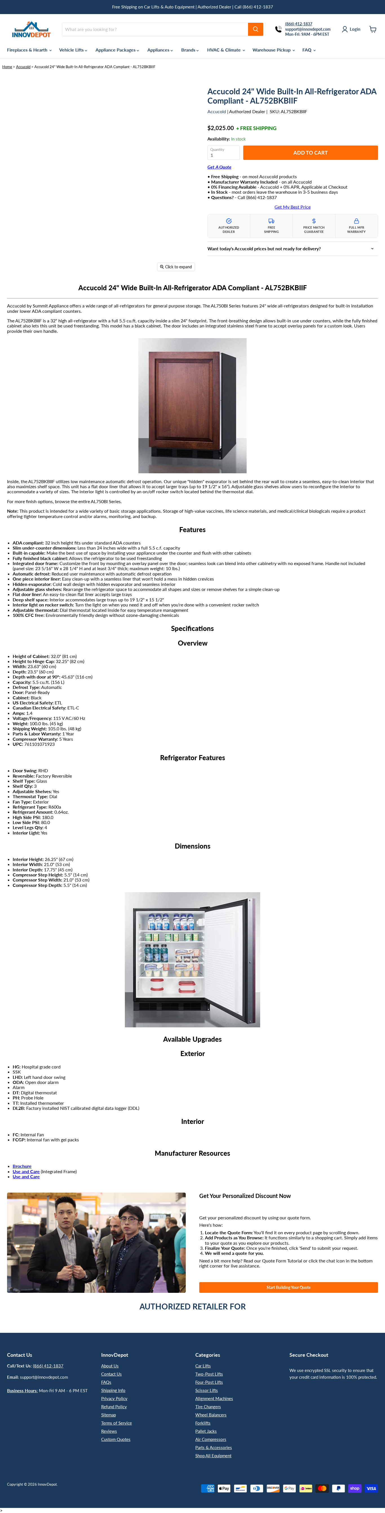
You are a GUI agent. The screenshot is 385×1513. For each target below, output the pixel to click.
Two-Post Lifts (209, 1373)
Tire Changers (208, 1406)
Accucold (23, 66)
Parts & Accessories (213, 1447)
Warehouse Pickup (272, 49)
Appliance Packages (116, 49)
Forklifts (203, 1422)
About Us (110, 1365)
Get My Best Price (293, 206)
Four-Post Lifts (209, 1382)
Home (7, 66)
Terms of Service (116, 1422)
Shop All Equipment (213, 1455)
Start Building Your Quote (289, 1287)
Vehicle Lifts (72, 49)
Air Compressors (210, 1439)
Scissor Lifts (206, 1390)
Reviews (109, 1431)
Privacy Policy (114, 1398)
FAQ (307, 49)
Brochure (22, 1166)
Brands (188, 49)
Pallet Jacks (206, 1431)
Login (355, 29)
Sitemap (108, 1414)
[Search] (255, 29)
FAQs (106, 1382)
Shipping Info (113, 1390)
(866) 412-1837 (48, 1365)
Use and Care (26, 1171)
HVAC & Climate (224, 49)
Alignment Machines (214, 1398)
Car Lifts (203, 1365)
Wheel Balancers (211, 1414)
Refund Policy (114, 1406)
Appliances (159, 49)
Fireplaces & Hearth (27, 49)
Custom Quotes (115, 1439)
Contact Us (111, 1373)
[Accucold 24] (15, 290)
